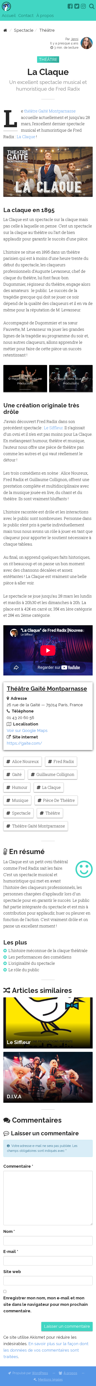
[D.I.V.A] (48, 1077)
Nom (9, 1231)
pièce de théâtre (59, 800)
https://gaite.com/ (24, 743)
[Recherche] (91, 6)
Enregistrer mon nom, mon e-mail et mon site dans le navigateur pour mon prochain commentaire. (45, 1304)
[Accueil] (5, 30)
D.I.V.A (14, 1096)
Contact (25, 15)
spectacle (21, 813)
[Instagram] (83, 6)
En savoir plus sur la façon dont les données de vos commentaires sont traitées (45, 1350)
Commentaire (18, 1166)
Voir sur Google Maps (27, 730)
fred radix (64, 761)
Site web (12, 1271)
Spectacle (23, 30)
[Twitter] (76, 6)
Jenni (74, 39)
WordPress (40, 1373)
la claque (51, 787)
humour (19, 787)
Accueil (9, 15)
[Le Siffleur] (48, 1022)
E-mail (10, 1251)
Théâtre (47, 30)
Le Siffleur (53, 427)
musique (20, 800)
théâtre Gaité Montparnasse (50, 111)
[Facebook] (70, 6)
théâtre (52, 813)
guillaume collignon (55, 774)
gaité (17, 774)
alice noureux (25, 761)
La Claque (26, 136)
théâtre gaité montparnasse (38, 826)
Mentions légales (50, 1379)
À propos (45, 15)
